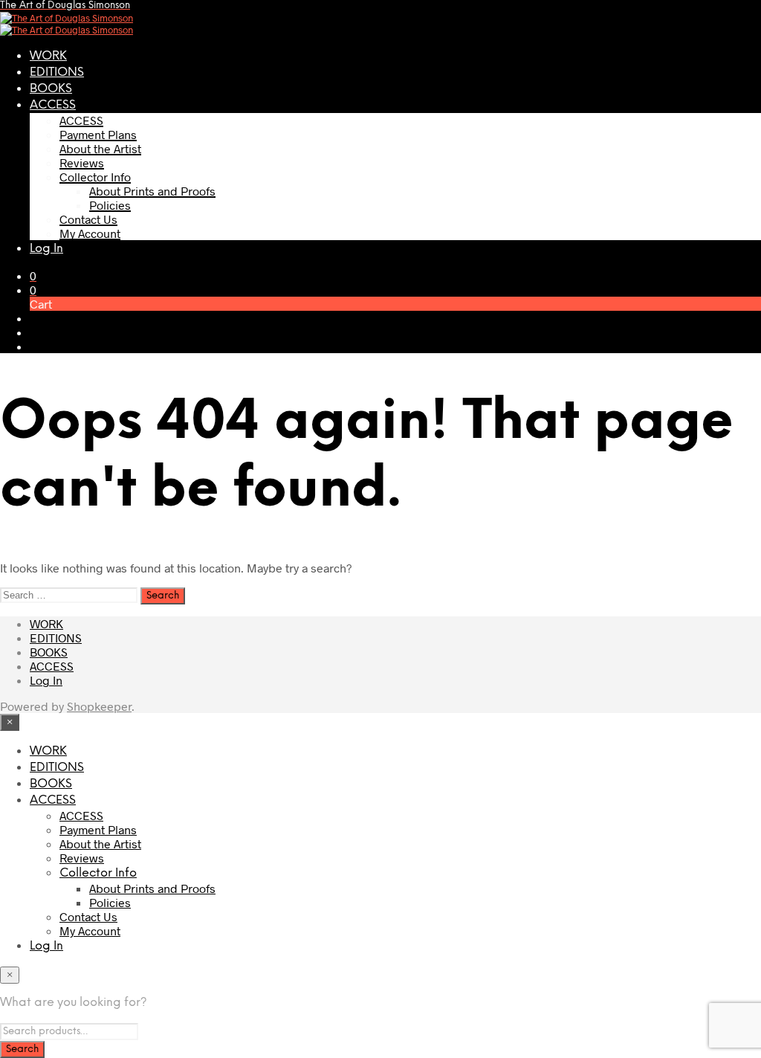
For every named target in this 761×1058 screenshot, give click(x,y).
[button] (33, 275)
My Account (89, 233)
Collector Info (95, 177)
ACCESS (53, 105)
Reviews (81, 162)
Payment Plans (98, 134)
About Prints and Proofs (152, 191)
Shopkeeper (99, 706)
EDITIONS (57, 72)
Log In (46, 248)
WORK (48, 56)
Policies (110, 205)
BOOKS (51, 89)
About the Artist (100, 148)
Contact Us (88, 219)
